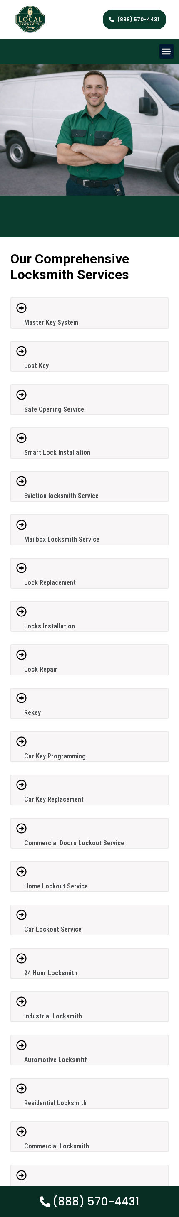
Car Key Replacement (54, 799)
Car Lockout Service (53, 929)
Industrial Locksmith (53, 1016)
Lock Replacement (50, 582)
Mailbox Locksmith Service (61, 539)
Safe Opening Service (54, 409)
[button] (166, 51)
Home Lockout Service (56, 886)
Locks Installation (49, 626)
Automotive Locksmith (56, 1060)
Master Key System (51, 322)
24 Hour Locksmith (50, 973)
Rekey (32, 712)
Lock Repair (40, 669)
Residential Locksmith (55, 1103)
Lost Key (36, 366)
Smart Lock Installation (57, 452)
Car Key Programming (55, 756)
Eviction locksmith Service (61, 496)
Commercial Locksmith (56, 1146)
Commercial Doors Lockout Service (74, 843)
